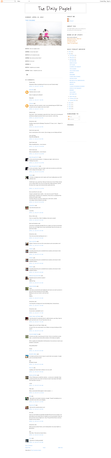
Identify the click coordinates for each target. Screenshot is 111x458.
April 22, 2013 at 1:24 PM (36, 401)
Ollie (30, 396)
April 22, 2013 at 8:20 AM (36, 350)
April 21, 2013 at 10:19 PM (36, 171)
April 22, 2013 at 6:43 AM (36, 282)
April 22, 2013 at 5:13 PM (36, 421)
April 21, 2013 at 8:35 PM (36, 126)
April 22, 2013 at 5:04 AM (36, 230)
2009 (70, 108)
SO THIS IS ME (73, 60)
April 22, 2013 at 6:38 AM (36, 263)
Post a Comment (28, 445)
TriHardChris (32, 205)
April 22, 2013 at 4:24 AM (36, 220)
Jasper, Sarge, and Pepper (34, 316)
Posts (70, 116)
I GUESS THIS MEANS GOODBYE (77, 86)
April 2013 (72, 59)
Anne (30, 438)
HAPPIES (72, 72)
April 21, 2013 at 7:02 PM (36, 86)
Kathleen (31, 248)
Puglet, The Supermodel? (72, 43)
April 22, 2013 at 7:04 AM (36, 305)
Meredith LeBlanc (33, 354)
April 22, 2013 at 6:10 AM (36, 245)
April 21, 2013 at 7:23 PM (36, 109)
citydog (30, 175)
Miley (69, 19)
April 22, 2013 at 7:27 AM (36, 312)
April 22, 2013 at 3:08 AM (36, 212)
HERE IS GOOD (73, 62)
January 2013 (73, 100)
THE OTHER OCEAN (74, 70)
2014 (70, 51)
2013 (70, 53)
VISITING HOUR (73, 78)
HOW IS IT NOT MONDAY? (75, 88)
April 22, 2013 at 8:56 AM (36, 385)
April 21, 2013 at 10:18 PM (36, 162)
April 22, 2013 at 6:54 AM (36, 298)
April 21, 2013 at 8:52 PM (36, 139)
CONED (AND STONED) (75, 76)
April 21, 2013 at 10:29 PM (36, 188)
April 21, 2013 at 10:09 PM (36, 146)
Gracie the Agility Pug (33, 334)
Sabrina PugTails (32, 286)
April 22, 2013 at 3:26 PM (36, 409)
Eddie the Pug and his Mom (35, 275)
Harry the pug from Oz (34, 157)
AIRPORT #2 (72, 82)
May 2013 (72, 57)
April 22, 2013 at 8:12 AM (36, 330)
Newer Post (27, 447)
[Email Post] (26, 74)
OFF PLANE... (73, 64)
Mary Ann (31, 367)
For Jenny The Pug (71, 41)
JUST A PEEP (72, 92)
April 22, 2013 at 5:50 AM (36, 238)
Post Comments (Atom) (36, 450)
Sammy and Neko (33, 375)
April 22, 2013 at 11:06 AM (36, 392)
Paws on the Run (32, 241)
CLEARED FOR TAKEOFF (75, 66)
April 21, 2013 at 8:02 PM (36, 117)
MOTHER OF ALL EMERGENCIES (77, 80)
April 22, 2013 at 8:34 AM (36, 364)
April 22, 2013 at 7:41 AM (36, 321)
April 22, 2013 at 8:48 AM (36, 371)
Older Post (60, 447)
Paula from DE (32, 405)
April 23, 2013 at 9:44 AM (36, 442)
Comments (71, 119)
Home (44, 447)
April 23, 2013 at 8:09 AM (36, 434)
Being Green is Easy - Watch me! (74, 38)
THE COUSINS (30, 20)
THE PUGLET (71, 21)
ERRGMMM (72, 74)
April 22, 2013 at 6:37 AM (36, 254)
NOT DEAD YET (73, 94)
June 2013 (72, 55)
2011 (70, 104)
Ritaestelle (31, 89)
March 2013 (72, 96)
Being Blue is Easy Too (72, 40)
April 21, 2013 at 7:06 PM (36, 100)
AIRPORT (72, 84)
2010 (70, 106)
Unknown (31, 103)
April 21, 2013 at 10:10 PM (36, 153)
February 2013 (73, 98)
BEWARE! (72, 90)
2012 (70, 102)
